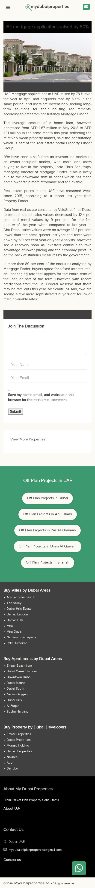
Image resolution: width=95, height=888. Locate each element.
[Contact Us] (86, 7)
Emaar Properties (19, 734)
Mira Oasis (14, 632)
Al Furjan (13, 706)
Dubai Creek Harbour (22, 671)
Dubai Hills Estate (19, 609)
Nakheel (12, 757)
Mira (10, 626)
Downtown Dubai (19, 677)
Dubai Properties (19, 740)
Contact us (12, 860)
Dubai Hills (14, 700)
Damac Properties (19, 751)
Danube (12, 768)
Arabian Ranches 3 (20, 597)
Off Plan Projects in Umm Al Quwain (48, 546)
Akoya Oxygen (17, 694)
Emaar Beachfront (19, 666)
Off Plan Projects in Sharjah (47, 562)
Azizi (10, 763)
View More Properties (27, 439)
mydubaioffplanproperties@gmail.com (35, 850)
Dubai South (15, 689)
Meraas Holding (18, 745)
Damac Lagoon (17, 614)
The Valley (14, 603)
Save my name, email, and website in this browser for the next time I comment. (41, 397)
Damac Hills (15, 620)
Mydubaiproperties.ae (28, 883)
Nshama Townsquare (21, 637)
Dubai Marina (16, 683)
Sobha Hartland (18, 711)
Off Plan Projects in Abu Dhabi (47, 514)
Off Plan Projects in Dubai (47, 498)
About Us (10, 809)
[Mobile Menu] (8, 7)
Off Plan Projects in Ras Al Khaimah (47, 530)
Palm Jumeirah (17, 643)
